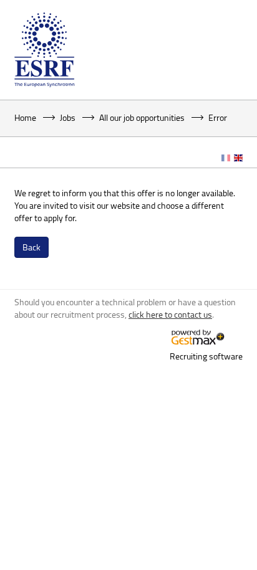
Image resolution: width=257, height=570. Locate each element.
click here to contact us (170, 314)
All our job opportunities (142, 117)
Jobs (67, 117)
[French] (225, 157)
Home (25, 117)
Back (31, 247)
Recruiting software (206, 356)
